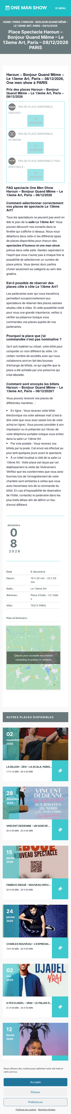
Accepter (35, 1082)
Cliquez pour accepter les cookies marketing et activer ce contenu (33, 657)
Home (7, 21)
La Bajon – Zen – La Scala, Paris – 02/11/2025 (36, 766)
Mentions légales (46, 1109)
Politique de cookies (26, 1109)
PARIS (16, 21)
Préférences (35, 1102)
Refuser (35, 1092)
